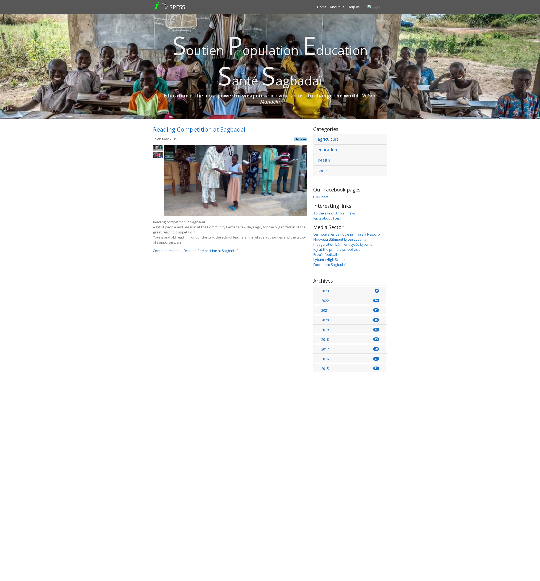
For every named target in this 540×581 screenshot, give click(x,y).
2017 (349, 349)
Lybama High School (329, 259)
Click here (321, 197)
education (327, 149)
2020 (349, 320)
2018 (349, 339)
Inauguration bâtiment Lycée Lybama (343, 244)
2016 (349, 359)
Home (322, 7)
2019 (349, 330)
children (300, 139)
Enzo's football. (325, 254)
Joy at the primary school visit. (336, 249)
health (324, 160)
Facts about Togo (327, 218)
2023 (349, 291)
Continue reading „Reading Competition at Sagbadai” (196, 250)
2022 (349, 300)
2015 (349, 368)
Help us (354, 7)
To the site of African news (334, 213)
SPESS (177, 7)
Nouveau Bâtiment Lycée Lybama (339, 239)
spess (323, 171)
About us (337, 7)
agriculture (328, 139)
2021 (349, 310)
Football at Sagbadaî (329, 264)
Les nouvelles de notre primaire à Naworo (346, 234)
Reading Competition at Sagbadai (199, 129)
